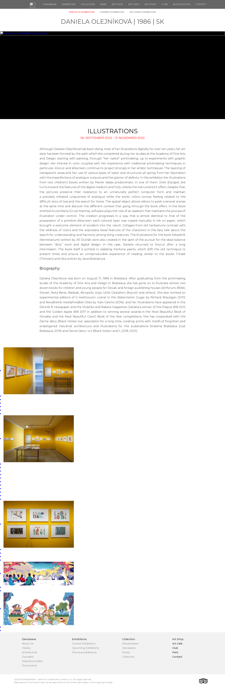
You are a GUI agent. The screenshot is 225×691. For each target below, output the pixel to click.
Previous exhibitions (82, 12)
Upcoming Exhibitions (142, 12)
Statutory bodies (32, 661)
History (26, 648)
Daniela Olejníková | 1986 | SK (112, 21)
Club (165, 4)
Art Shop (117, 4)
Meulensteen (130, 643)
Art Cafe (133, 4)
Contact (200, 4)
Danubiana (49, 4)
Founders (28, 656)
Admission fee (181, 4)
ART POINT (150, 4)
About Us (27, 643)
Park (103, 4)
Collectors (128, 656)
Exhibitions (68, 4)
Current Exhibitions (112, 12)
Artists (126, 652)
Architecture (29, 652)
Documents (29, 665)
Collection (88, 4)
